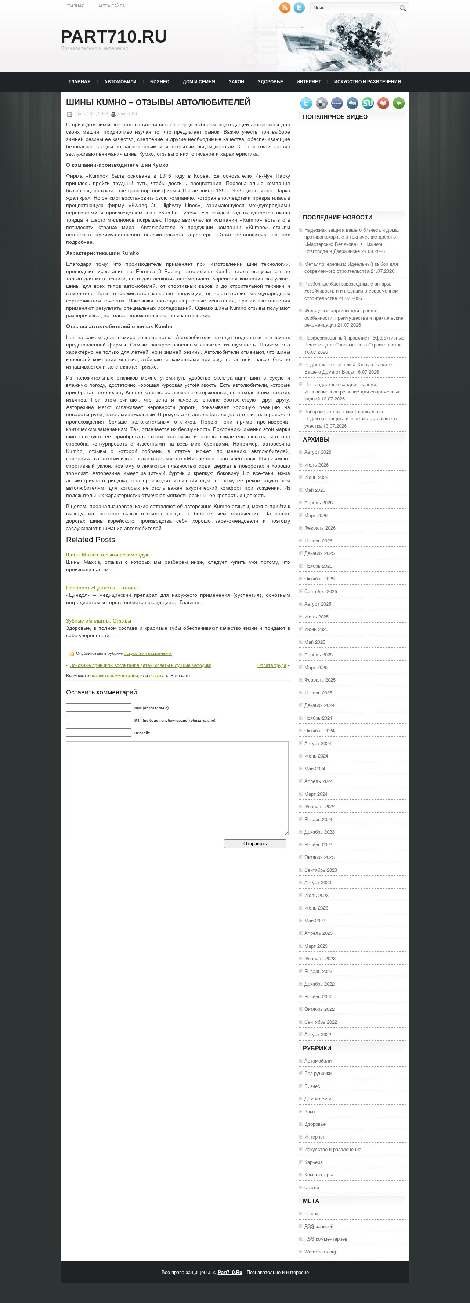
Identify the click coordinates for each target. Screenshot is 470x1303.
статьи (311, 1187)
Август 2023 (317, 882)
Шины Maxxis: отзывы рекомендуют (109, 555)
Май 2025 (314, 641)
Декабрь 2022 (319, 983)
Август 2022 (317, 1034)
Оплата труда (271, 665)
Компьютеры (318, 1174)
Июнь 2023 (316, 907)
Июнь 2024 (316, 755)
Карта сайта (111, 6)
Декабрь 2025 (319, 552)
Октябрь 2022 (319, 1008)
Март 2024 (316, 793)
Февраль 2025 (320, 679)
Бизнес (159, 81)
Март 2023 (316, 945)
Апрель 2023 (318, 932)
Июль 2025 (316, 616)
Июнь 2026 (316, 476)
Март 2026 (316, 515)
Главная (75, 6)
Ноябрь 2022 (318, 996)
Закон (236, 81)
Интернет (309, 81)
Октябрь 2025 (319, 578)
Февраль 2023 (320, 958)
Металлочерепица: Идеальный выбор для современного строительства (351, 267)
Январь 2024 (318, 819)
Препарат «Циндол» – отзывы (102, 588)
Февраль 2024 (320, 806)
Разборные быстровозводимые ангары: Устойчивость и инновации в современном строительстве (351, 290)
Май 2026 (314, 489)
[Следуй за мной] (300, 11)
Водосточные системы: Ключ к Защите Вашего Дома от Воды (348, 368)
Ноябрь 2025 (318, 565)
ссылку (156, 675)
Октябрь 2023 (319, 856)
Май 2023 (314, 920)
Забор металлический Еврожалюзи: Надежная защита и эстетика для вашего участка (350, 418)
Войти (311, 1213)
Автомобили (120, 81)
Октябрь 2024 (319, 730)
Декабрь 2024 (319, 704)
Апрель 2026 (318, 502)
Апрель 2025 (318, 654)
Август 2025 (317, 603)
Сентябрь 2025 (320, 591)
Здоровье (270, 81)
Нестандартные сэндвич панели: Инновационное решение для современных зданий (352, 391)
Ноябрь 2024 (318, 717)
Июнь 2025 (316, 628)
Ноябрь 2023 (318, 844)
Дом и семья (199, 81)
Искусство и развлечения (367, 81)
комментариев (325, 1238)
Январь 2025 (318, 692)
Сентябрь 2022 (320, 1021)
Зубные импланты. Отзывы (98, 621)
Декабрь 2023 (319, 831)
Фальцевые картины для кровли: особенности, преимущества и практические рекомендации (353, 317)
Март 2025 (316, 667)
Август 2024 (317, 743)
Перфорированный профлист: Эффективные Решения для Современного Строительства (354, 341)
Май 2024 (314, 768)
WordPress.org (320, 1251)
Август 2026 (317, 451)
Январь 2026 (318, 540)
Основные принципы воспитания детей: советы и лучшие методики (141, 665)
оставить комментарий (114, 675)
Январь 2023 (318, 971)
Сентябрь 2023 (320, 869)
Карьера (313, 1161)
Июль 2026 (316, 464)
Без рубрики (318, 1073)
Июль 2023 (316, 895)
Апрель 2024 (318, 780)
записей (318, 1226)
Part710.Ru (114, 36)
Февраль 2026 (320, 527)
